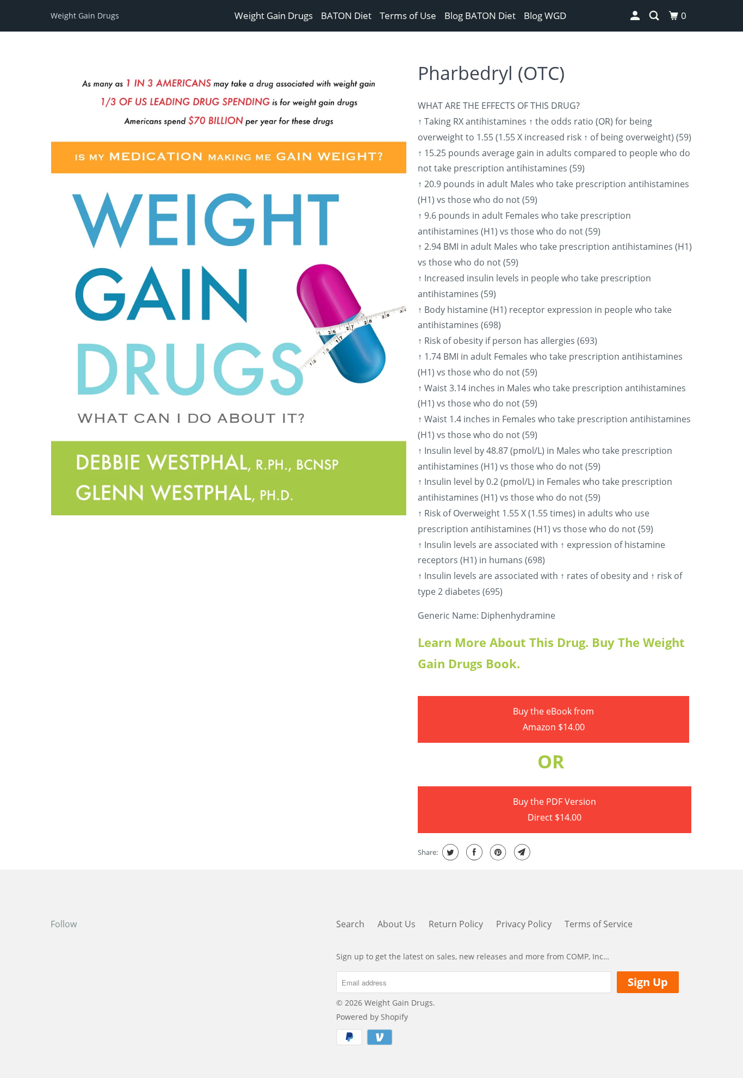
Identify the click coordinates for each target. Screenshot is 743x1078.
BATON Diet (346, 15)
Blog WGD (545, 15)
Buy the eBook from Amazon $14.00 (553, 719)
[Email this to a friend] (520, 852)
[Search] (654, 15)
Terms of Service (599, 924)
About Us (396, 924)
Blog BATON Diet (480, 15)
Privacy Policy (524, 924)
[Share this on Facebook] (472, 852)
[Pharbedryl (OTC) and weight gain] (229, 285)
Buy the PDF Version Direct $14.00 (554, 809)
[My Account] (635, 15)
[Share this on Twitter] (449, 852)
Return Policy (456, 924)
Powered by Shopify (372, 1017)
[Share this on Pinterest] (496, 852)
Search (350, 924)
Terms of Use (408, 15)
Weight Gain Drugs (85, 15)
